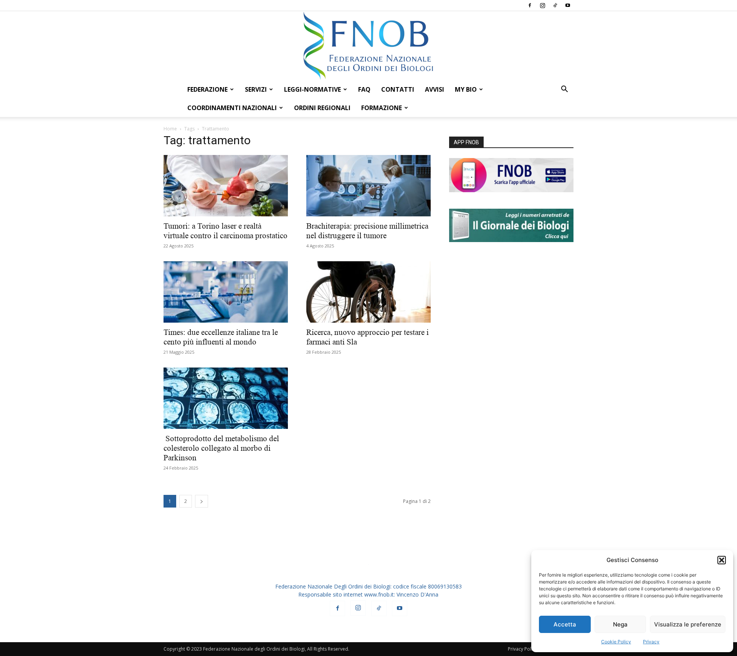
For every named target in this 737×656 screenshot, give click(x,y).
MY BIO (466, 89)
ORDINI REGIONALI (322, 108)
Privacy (651, 641)
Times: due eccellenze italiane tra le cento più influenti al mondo (221, 337)
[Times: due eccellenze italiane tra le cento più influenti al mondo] (226, 292)
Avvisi (434, 89)
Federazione (207, 89)
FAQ (364, 89)
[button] (721, 560)
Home (170, 128)
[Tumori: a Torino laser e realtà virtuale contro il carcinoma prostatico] (226, 185)
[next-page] (201, 501)
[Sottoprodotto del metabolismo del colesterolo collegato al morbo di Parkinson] (226, 398)
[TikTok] (555, 5)
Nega (620, 624)
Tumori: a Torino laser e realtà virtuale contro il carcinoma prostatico (226, 230)
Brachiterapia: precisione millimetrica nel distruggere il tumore (367, 230)
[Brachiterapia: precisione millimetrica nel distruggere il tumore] (368, 185)
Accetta (565, 624)
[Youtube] (567, 5)
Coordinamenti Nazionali (232, 108)
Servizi (256, 89)
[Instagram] (542, 5)
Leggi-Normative (312, 89)
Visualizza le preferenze (687, 624)
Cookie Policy (616, 641)
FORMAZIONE (381, 108)
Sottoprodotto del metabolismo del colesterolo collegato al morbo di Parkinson (221, 448)
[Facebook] (529, 5)
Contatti (397, 89)
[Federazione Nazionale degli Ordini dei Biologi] (368, 45)
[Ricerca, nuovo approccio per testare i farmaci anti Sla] (368, 292)
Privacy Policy (522, 649)
